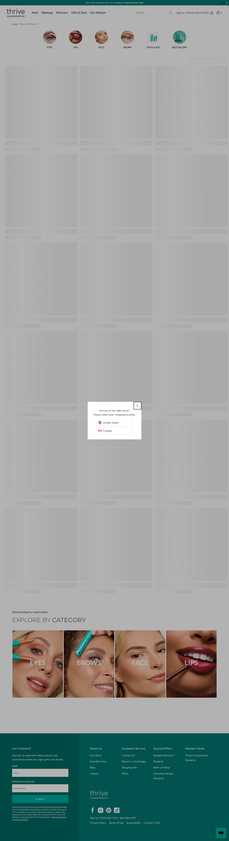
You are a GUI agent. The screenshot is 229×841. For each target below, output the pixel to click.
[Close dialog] (137, 405)
